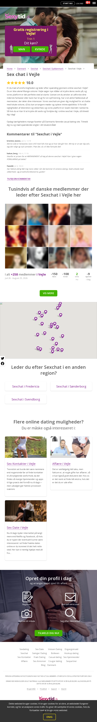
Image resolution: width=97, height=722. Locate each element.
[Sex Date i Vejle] (25, 511)
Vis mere (48, 293)
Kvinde (40, 49)
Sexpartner (71, 661)
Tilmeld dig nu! (48, 633)
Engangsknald (71, 649)
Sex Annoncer (39, 661)
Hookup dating (71, 653)
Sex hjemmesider (71, 657)
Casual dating (55, 657)
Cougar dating (55, 661)
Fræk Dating (39, 657)
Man (21, 49)
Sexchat (24, 653)
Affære (24, 661)
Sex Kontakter (24, 657)
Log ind (79, 3)
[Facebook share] (2, 363)
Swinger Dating (39, 653)
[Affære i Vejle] (71, 447)
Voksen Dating (55, 649)
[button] (56, 327)
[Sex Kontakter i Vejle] (25, 447)
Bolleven (55, 653)
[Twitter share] (2, 358)
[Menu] (94, 3)
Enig (49, 717)
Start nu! (67, 3)
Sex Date (39, 649)
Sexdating (24, 649)
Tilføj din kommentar (18, 178)
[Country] (88, 2)
